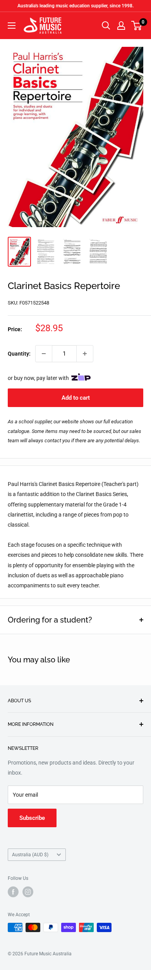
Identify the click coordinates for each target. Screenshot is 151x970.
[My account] (121, 25)
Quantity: (19, 354)
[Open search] (106, 25)
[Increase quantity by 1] (85, 354)
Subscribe (32, 817)
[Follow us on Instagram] (27, 891)
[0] (137, 25)
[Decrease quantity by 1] (44, 354)
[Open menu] (11, 25)
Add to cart (76, 397)
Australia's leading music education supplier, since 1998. (75, 6)
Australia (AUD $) (30, 854)
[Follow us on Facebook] (13, 891)
